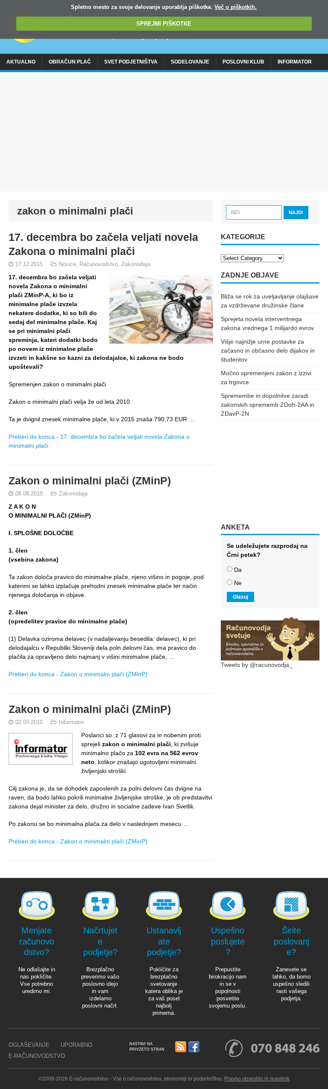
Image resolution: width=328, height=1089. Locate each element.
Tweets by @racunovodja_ (257, 664)
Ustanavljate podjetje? (163, 941)
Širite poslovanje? (291, 941)
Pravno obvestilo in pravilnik (257, 1079)
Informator (295, 62)
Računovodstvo (98, 264)
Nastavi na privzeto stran (146, 1046)
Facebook (193, 1047)
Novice (67, 264)
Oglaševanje (29, 1045)
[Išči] (255, 212)
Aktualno (20, 62)
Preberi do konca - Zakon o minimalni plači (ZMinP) (78, 674)
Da (238, 569)
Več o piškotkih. (235, 7)
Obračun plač (70, 62)
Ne (238, 582)
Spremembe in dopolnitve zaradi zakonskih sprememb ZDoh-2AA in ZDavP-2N (267, 404)
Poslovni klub (243, 62)
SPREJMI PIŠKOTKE (163, 23)
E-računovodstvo (37, 1056)
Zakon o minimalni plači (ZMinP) (90, 481)
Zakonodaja (135, 264)
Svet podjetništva (131, 62)
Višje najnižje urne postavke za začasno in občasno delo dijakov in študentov (268, 350)
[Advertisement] (164, 131)
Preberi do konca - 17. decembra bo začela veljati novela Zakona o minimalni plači (99, 441)
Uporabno (76, 1045)
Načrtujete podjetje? (100, 941)
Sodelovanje (190, 62)
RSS (180, 1047)
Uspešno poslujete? (228, 941)
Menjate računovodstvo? (36, 941)
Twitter (207, 1047)
